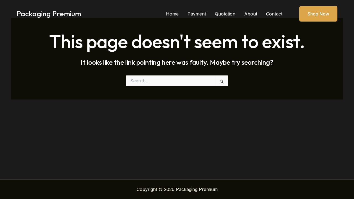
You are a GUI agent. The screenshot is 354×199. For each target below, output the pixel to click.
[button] (314, 14)
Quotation (225, 14)
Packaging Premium (49, 13)
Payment (197, 14)
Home (172, 14)
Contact (274, 14)
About (250, 14)
